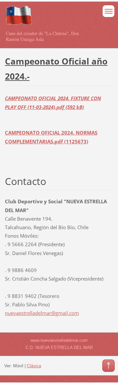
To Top (108, 365)
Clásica (34, 365)
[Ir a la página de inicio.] (48, 18)
